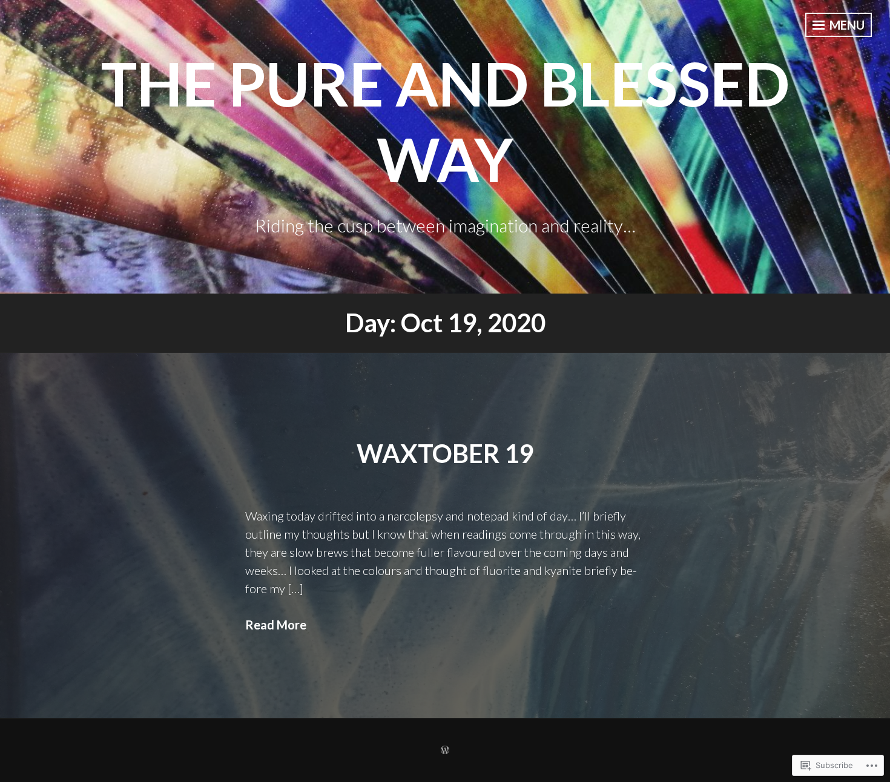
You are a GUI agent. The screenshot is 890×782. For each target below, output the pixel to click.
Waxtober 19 (445, 453)
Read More (275, 624)
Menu (846, 25)
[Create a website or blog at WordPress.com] (445, 750)
